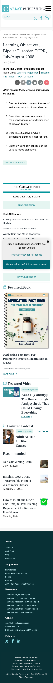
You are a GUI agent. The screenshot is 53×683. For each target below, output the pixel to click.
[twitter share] (17, 82)
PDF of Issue (25, 76)
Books (8, 577)
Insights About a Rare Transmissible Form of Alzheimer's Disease (17, 481)
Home (5, 35)
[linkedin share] (29, 82)
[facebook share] (23, 82)
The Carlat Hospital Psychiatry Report (21, 605)
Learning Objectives (27, 72)
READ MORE (8, 374)
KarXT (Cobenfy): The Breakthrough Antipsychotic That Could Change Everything (35, 403)
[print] (40, 82)
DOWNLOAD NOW (26, 277)
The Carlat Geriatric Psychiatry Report (21, 609)
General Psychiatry (18, 35)
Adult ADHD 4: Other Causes (25, 441)
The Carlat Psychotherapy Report (19, 612)
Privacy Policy (31, 660)
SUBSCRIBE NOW (26, 205)
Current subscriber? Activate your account (26, 264)
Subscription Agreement (23, 663)
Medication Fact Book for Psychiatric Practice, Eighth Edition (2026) (25, 358)
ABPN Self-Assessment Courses (19, 584)
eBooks (8, 580)
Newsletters (10, 570)
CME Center (10, 551)
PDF (46, 82)
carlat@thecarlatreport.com (17, 623)
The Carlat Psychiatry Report (17, 595)
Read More (25, 416)
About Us (9, 548)
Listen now (41, 431)
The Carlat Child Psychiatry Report (20, 598)
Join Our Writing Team (17, 462)
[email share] (34, 82)
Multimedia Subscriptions (16, 573)
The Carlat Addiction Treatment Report (22, 602)
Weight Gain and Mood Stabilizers (21, 234)
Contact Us (10, 558)
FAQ (7, 555)
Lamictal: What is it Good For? (19, 228)
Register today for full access (26, 254)
